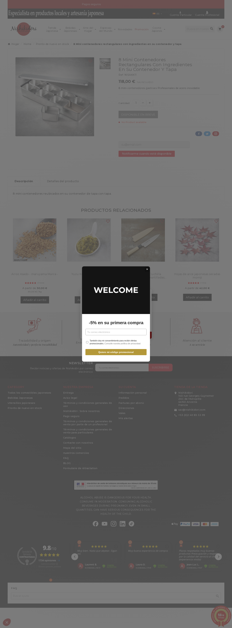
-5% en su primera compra (116, 322)
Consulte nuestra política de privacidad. (122, 343)
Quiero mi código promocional (116, 352)
